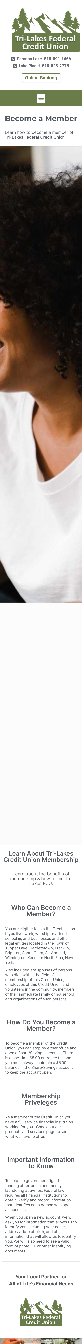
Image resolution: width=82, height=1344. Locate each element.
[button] (41, 98)
